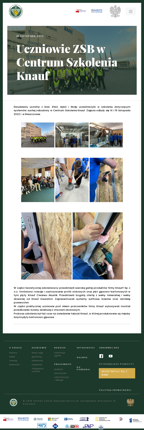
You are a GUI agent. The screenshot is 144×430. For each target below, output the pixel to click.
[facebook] (102, 356)
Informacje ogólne (59, 354)
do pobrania (83, 368)
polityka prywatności (115, 390)
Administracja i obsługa (61, 378)
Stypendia (37, 364)
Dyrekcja (58, 369)
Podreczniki (37, 360)
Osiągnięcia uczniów (38, 370)
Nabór (12, 356)
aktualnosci (86, 348)
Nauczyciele (60, 373)
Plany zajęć (37, 352)
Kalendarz (14, 364)
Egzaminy (37, 356)
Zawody (13, 360)
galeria (82, 357)
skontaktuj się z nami (115, 373)
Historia (13, 352)
